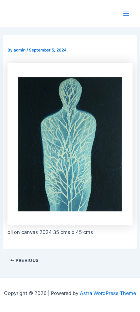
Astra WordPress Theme (108, 293)
